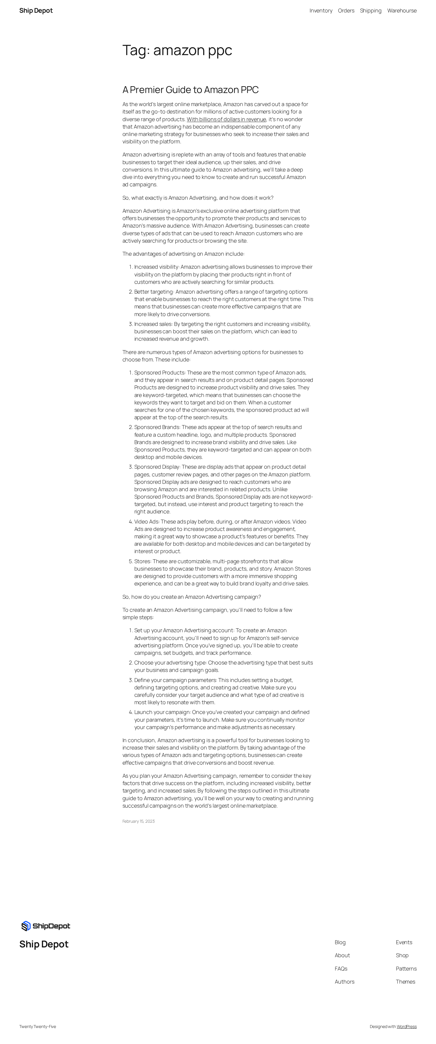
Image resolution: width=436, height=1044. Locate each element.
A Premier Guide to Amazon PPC (190, 89)
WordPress (407, 1026)
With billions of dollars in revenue (226, 119)
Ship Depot (36, 10)
